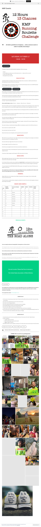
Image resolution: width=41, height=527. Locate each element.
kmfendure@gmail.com (15, 292)
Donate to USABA (17, 326)
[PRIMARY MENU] (2, 3)
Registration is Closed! (7, 326)
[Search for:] (38, 3)
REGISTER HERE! (6, 66)
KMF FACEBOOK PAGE (7, 89)
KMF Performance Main (10, 3)
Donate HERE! (5, 284)
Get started (28, 1)
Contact (23, 326)
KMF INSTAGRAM (16, 89)
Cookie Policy (18, 525)
